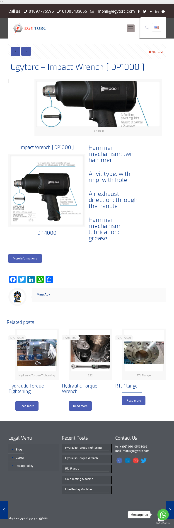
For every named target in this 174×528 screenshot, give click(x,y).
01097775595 (41, 11)
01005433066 (74, 11)
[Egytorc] (30, 28)
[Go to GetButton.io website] (163, 523)
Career (20, 457)
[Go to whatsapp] (163, 514)
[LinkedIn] (157, 12)
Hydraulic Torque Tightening (26, 389)
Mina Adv (43, 294)
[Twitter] (145, 12)
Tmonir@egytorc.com (115, 11)
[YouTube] (151, 12)
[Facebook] (138, 12)
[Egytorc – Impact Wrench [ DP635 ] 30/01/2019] (4, 510)
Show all (157, 52)
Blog (19, 449)
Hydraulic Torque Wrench (79, 389)
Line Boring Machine (78, 489)
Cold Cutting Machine (79, 479)
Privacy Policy (24, 465)
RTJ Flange (126, 386)
